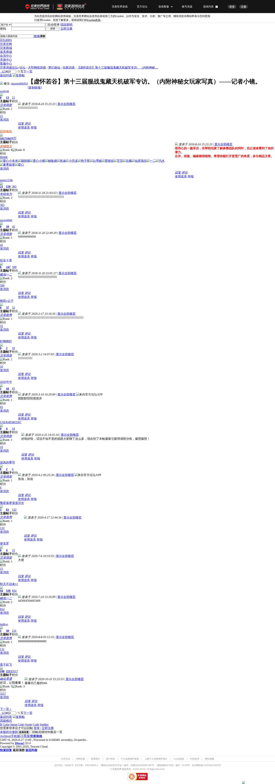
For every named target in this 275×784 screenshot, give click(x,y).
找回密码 (66, 24)
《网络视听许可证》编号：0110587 (172, 765)
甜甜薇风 (6, 131)
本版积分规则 (9, 732)
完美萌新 (6, 105)
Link (21, 724)
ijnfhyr (4, 624)
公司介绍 (65, 758)
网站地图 (209, 758)
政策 (93, 20)
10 (7, 226)
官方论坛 (142, 6)
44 (7, 388)
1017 (3, 138)
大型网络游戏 (37, 67)
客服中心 (6, 63)
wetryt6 (4, 91)
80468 (3, 157)
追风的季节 (7, 462)
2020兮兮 (6, 382)
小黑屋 (25, 736)
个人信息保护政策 (130, 758)
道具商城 (6, 51)
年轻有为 (6, 194)
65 (13, 388)
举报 (34, 127)
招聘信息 (80, 758)
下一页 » (5, 709)
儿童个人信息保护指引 (156, 758)
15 (13, 550)
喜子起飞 (6, 664)
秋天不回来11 (9, 584)
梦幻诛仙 (54, 67)
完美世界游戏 (38, 6)
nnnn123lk (6, 180)
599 (14, 267)
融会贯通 (6, 678)
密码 (3, 28)
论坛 (6, 40)
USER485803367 (10, 422)
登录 (232, 6)
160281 (68, 765)
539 (8, 590)
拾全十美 (6, 260)
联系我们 (95, 758)
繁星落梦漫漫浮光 (12, 503)
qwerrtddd (6, 220)
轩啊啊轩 (6, 341)
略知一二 (6, 274)
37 (7, 307)
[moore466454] (1, 83)
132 (14, 509)
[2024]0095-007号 (145, 765)
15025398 (89, 765)
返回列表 (6, 75)
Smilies (44, 724)
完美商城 (6, 48)
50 (7, 630)
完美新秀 (6, 315)
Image (14, 724)
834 (14, 590)
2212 (9, 671)
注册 (243, 6)
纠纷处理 (194, 758)
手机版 (15, 736)
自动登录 (54, 24)
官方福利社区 (75, 6)
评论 (28, 123)
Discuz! (19, 743)
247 (8, 267)
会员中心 (6, 55)
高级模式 (6, 720)
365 (14, 186)
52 (13, 307)
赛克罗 (4, 543)
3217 (15, 671)
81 (7, 509)
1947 (9, 138)
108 (2, 671)
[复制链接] (35, 87)
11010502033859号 (212, 765)
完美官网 (6, 44)
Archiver (5, 736)
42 (13, 226)
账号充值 (187, 6)
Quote (28, 724)
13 (7, 97)
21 (13, 97)
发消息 (4, 119)
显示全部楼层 (66, 104)
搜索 (37, 36)
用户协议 (110, 758)
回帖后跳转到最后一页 (47, 732)
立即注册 (66, 28)
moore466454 (19, 83)
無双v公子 (6, 300)
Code (36, 724)
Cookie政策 (178, 758)
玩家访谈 (69, 67)
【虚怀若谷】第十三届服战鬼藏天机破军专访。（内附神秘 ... (117, 67)
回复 (21, 123)
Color (6, 724)
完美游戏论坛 (9, 67)
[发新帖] (19, 75)
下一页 (27, 71)
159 (8, 186)
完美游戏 (36, 736)
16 (1, 590)
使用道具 (24, 127)
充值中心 (6, 59)
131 (14, 630)
